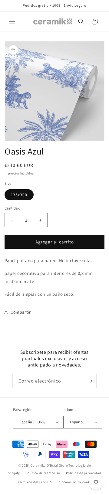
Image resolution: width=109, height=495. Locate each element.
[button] (12, 21)
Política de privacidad (83, 473)
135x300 (19, 194)
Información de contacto (77, 482)
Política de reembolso (42, 473)
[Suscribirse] (90, 381)
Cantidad (12, 208)
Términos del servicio (35, 482)
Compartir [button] (21, 312)
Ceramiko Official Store (49, 465)
